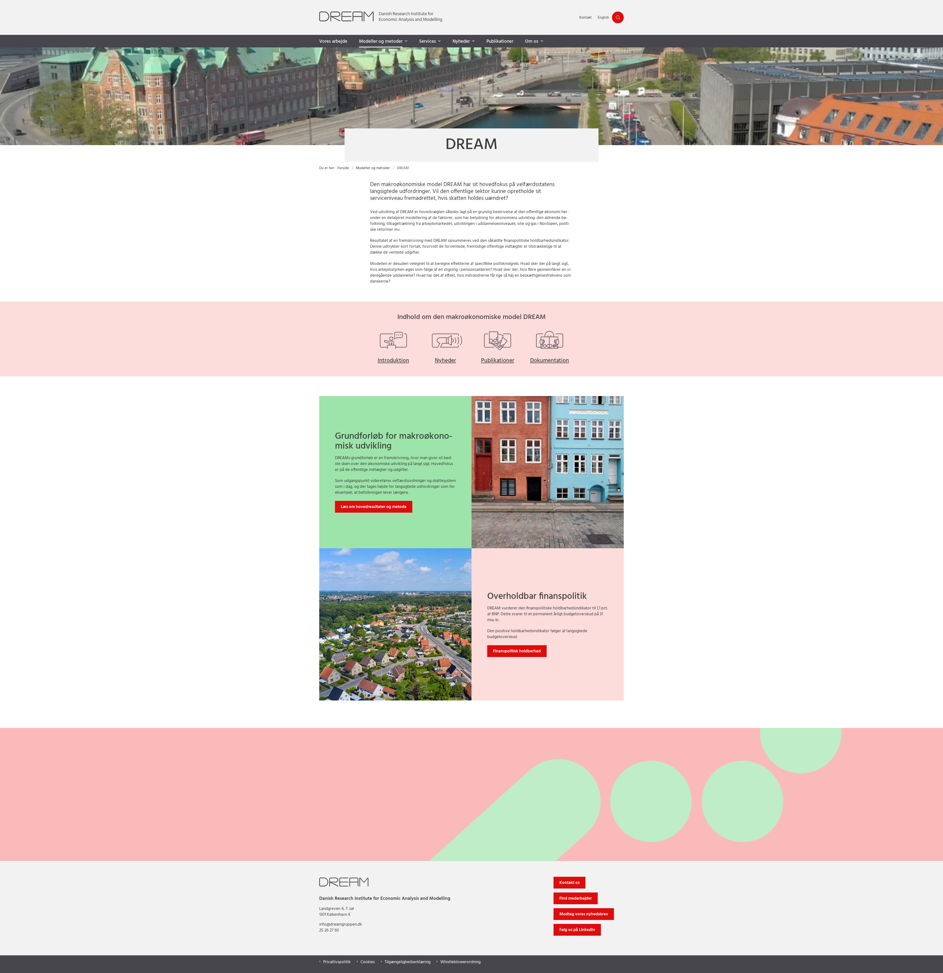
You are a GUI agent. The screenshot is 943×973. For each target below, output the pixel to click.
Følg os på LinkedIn (577, 930)
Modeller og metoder (380, 41)
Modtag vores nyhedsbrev (583, 914)
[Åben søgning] (618, 17)
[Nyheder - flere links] (473, 41)
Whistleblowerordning (460, 962)
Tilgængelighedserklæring (407, 962)
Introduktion (393, 360)
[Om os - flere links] (541, 41)
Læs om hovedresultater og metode (373, 507)
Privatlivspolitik (337, 962)
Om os (531, 41)
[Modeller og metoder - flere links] (405, 41)
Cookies (368, 962)
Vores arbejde (333, 41)
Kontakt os (569, 882)
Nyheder (461, 41)
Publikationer (499, 41)
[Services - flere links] (439, 41)
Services (427, 41)
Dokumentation (549, 360)
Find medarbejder (575, 898)
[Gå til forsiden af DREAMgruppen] (447, 17)
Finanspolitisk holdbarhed (517, 651)
